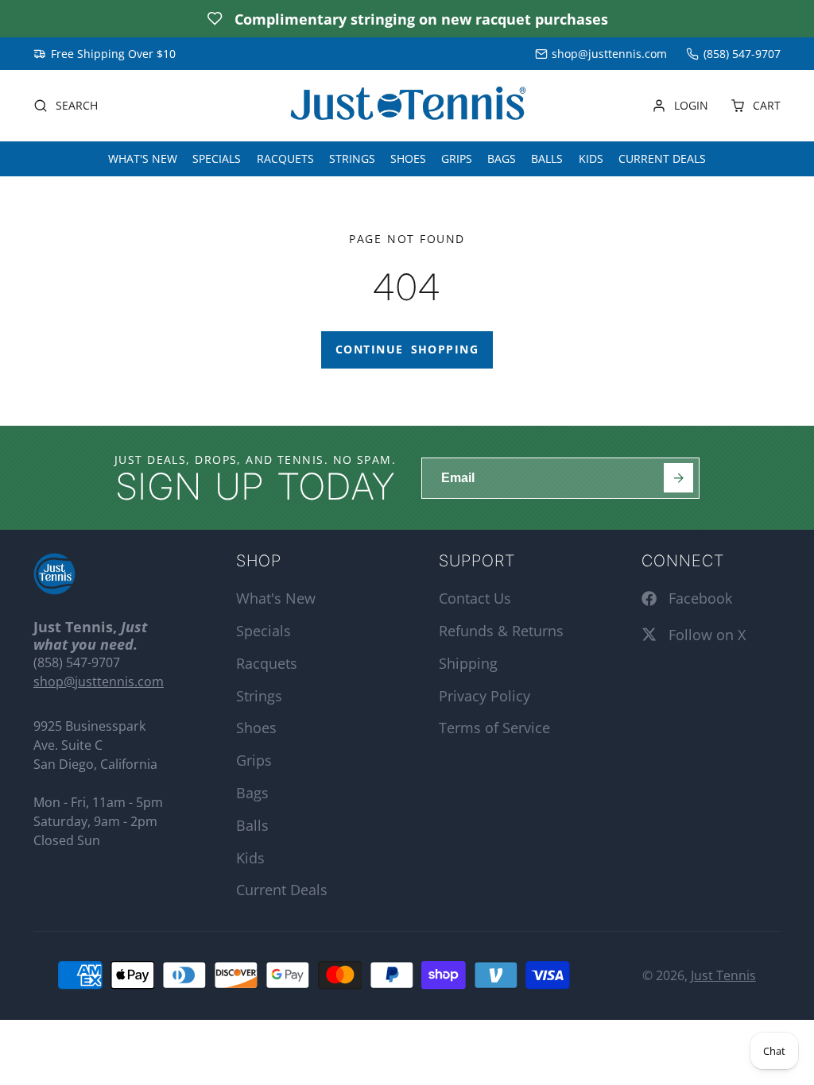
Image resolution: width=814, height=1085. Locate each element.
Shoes (408, 158)
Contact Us (475, 598)
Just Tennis (723, 975)
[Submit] (678, 477)
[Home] (407, 106)
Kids (591, 158)
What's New (142, 158)
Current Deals (662, 158)
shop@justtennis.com (609, 53)
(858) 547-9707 (742, 53)
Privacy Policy (484, 695)
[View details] (54, 574)
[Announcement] (407, 18)
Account (680, 105)
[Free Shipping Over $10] (104, 54)
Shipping (468, 663)
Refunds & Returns (501, 630)
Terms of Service (494, 727)
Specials (216, 158)
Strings (352, 158)
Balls (547, 158)
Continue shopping (407, 349)
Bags (501, 158)
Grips (456, 158)
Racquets (285, 158)
